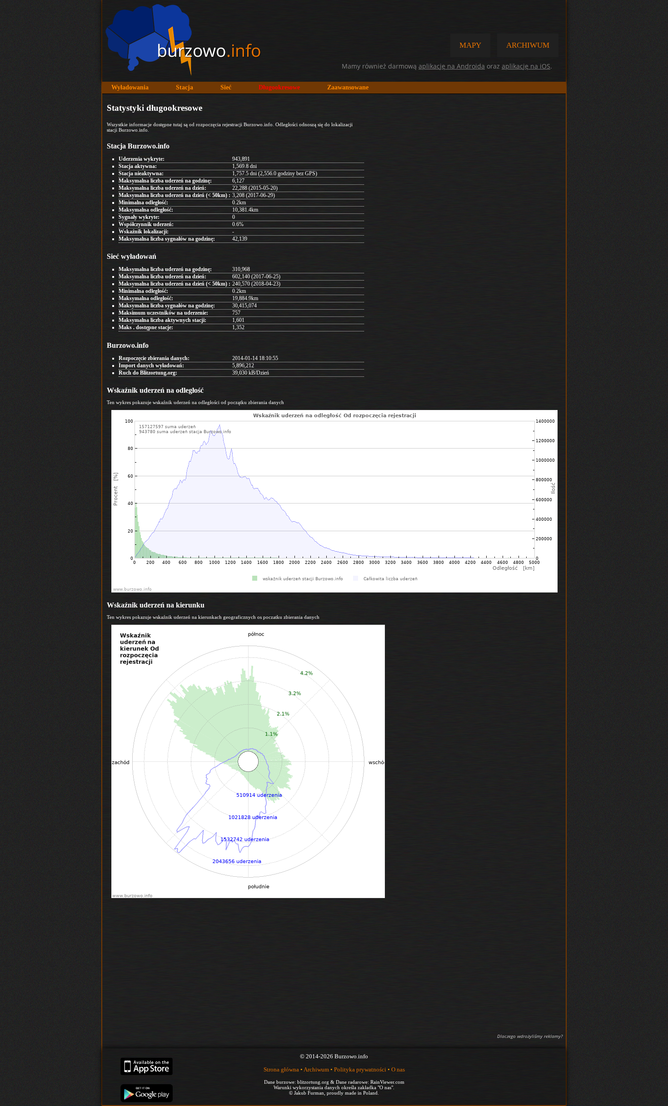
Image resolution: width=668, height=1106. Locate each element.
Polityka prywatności (360, 1069)
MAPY (470, 45)
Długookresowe (279, 87)
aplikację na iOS (526, 66)
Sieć (225, 87)
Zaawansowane (348, 87)
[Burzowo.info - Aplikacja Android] (146, 1100)
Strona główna (281, 1069)
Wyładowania (130, 87)
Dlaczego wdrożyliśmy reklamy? (530, 1036)
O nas (398, 1069)
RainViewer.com (387, 1082)
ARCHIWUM (527, 45)
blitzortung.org (313, 1082)
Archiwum (316, 1069)
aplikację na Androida (452, 66)
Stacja (184, 87)
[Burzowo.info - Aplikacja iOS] (146, 1073)
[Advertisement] (334, 964)
